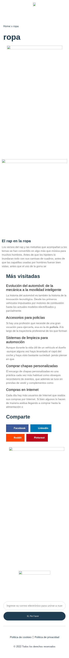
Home (6, 26)
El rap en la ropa (16, 241)
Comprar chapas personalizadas (32, 366)
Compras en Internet (22, 390)
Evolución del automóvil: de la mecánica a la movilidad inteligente (33, 288)
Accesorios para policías (25, 317)
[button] (63, 14)
